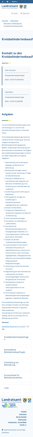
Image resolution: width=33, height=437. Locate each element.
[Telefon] (2, 1)
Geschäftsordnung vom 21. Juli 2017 (13, 326)
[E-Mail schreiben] (7, 1)
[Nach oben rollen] (29, 433)
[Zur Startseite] (14, 6)
